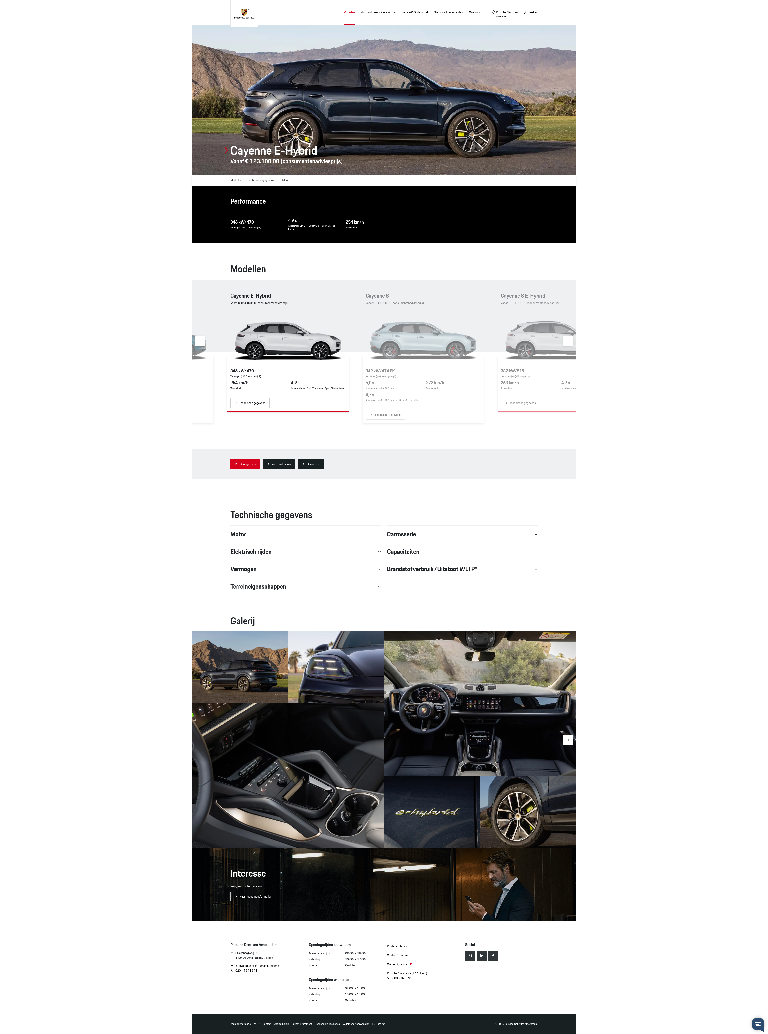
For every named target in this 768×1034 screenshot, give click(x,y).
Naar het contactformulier (255, 896)
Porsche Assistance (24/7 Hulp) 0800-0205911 (407, 976)
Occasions (313, 464)
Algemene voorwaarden (356, 1024)
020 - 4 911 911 (246, 970)
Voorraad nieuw (281, 464)
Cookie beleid (281, 1024)
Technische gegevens (261, 180)
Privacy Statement (302, 1024)
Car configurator (397, 964)
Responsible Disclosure (328, 1024)
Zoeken (533, 12)
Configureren (248, 464)
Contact (267, 1024)
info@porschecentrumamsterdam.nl (257, 965)
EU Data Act (378, 1024)
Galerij (284, 180)
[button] (200, 341)
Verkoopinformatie (240, 1024)
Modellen (349, 12)
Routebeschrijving (398, 946)
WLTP (256, 1024)
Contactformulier (397, 955)
